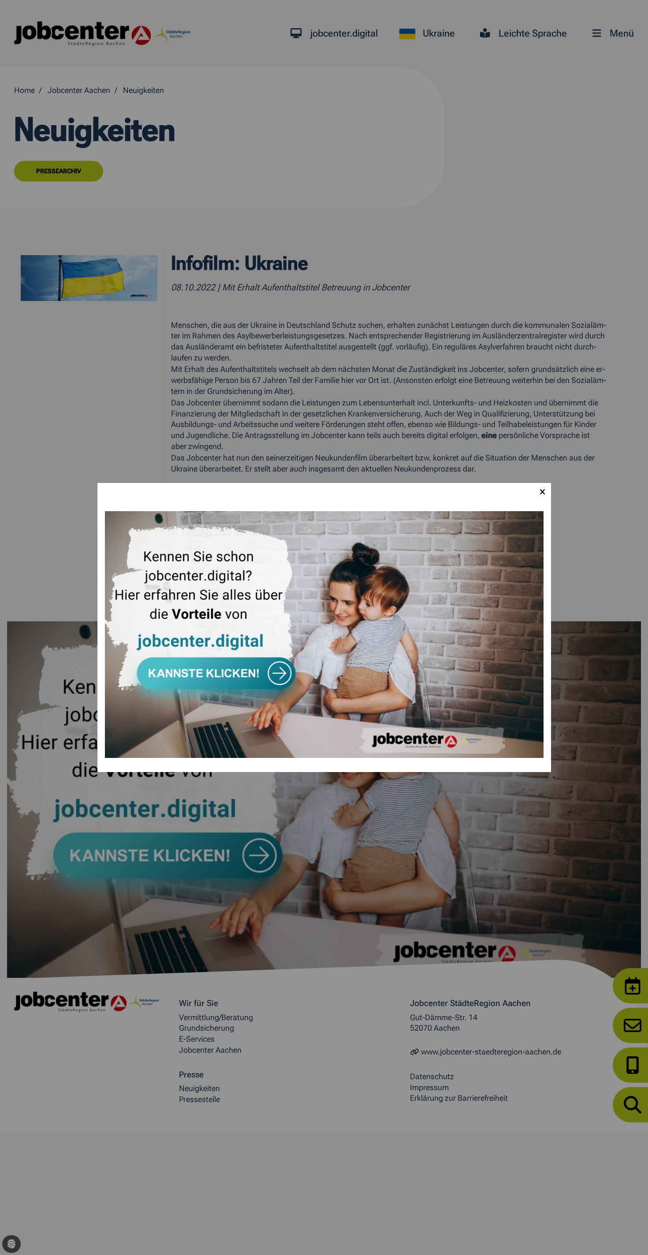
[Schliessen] (542, 491)
